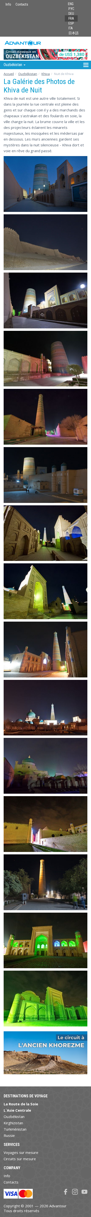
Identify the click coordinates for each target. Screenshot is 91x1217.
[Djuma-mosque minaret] (45, 417)
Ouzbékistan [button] (13, 64)
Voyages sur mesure (21, 1152)
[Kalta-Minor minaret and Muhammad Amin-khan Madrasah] (45, 300)
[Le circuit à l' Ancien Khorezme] (45, 1054)
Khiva (45, 74)
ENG (71, 4)
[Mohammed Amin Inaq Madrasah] (45, 998)
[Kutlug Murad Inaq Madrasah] (45, 940)
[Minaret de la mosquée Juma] (45, 882)
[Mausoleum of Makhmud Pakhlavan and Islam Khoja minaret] (45, 708)
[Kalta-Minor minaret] (45, 359)
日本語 (73, 33)
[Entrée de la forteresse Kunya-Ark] (45, 475)
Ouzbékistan (27, 74)
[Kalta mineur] (45, 184)
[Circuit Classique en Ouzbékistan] (45, 48)
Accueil (9, 74)
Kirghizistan (13, 1122)
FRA (71, 18)
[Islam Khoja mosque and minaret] (45, 649)
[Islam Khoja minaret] (45, 533)
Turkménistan (15, 1129)
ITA (70, 28)
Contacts (22, 4)
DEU (71, 14)
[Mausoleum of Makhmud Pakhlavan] (45, 766)
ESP (71, 23)
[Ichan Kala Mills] (45, 242)
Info (8, 4)
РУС (71, 9)
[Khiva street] (45, 824)
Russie (9, 1135)
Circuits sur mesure (20, 1158)
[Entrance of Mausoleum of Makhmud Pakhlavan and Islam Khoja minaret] (45, 591)
